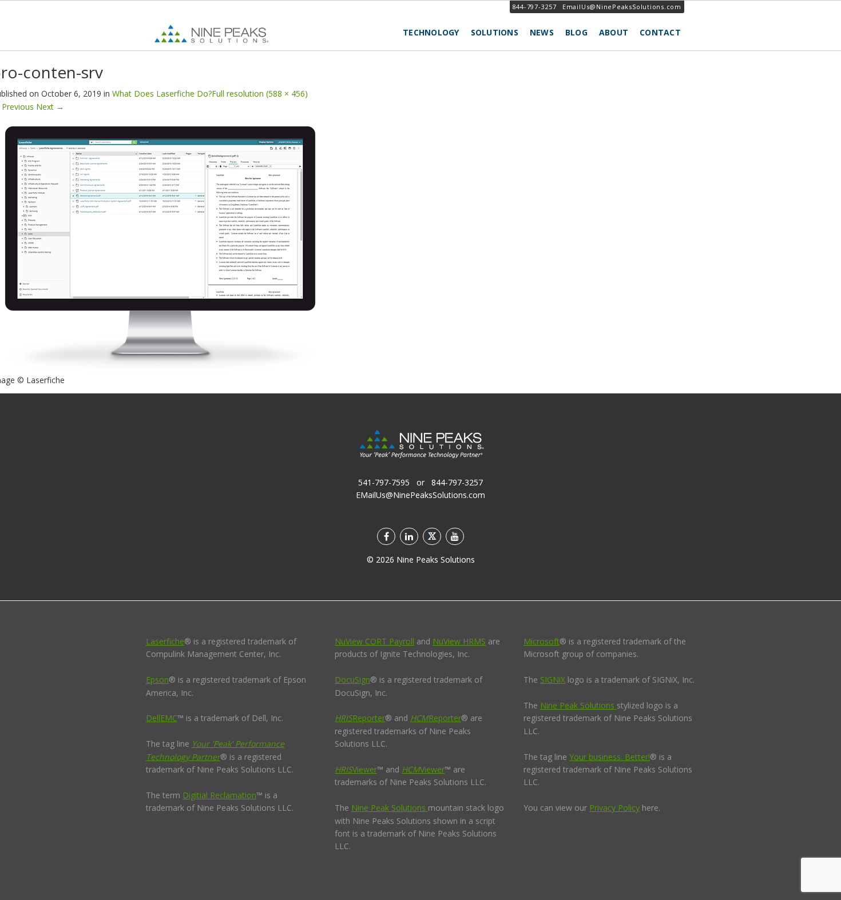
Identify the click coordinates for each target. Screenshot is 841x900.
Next (50, 106)
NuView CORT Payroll (374, 641)
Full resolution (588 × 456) (260, 93)
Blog (576, 32)
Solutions (494, 32)
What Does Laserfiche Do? (162, 93)
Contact (660, 32)
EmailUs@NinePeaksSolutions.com (621, 6)
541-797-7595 (384, 482)
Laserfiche (165, 641)
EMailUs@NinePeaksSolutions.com (420, 494)
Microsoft (541, 641)
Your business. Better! (609, 756)
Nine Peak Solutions (389, 807)
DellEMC (161, 717)
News (542, 32)
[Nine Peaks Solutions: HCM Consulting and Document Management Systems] (237, 33)
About (613, 32)
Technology (431, 32)
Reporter (360, 717)
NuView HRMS (459, 641)
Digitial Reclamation (219, 795)
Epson (157, 679)
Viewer (356, 769)
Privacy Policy (614, 807)
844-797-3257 (535, 6)
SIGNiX (552, 679)
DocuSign (352, 679)
